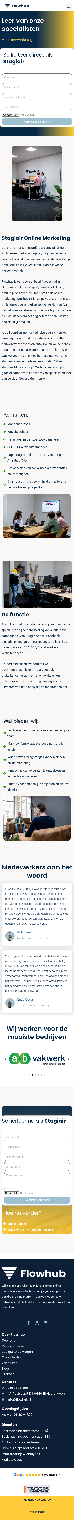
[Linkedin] (45, 1323)
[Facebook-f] (28, 1323)
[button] (69, 6)
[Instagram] (37, 1323)
